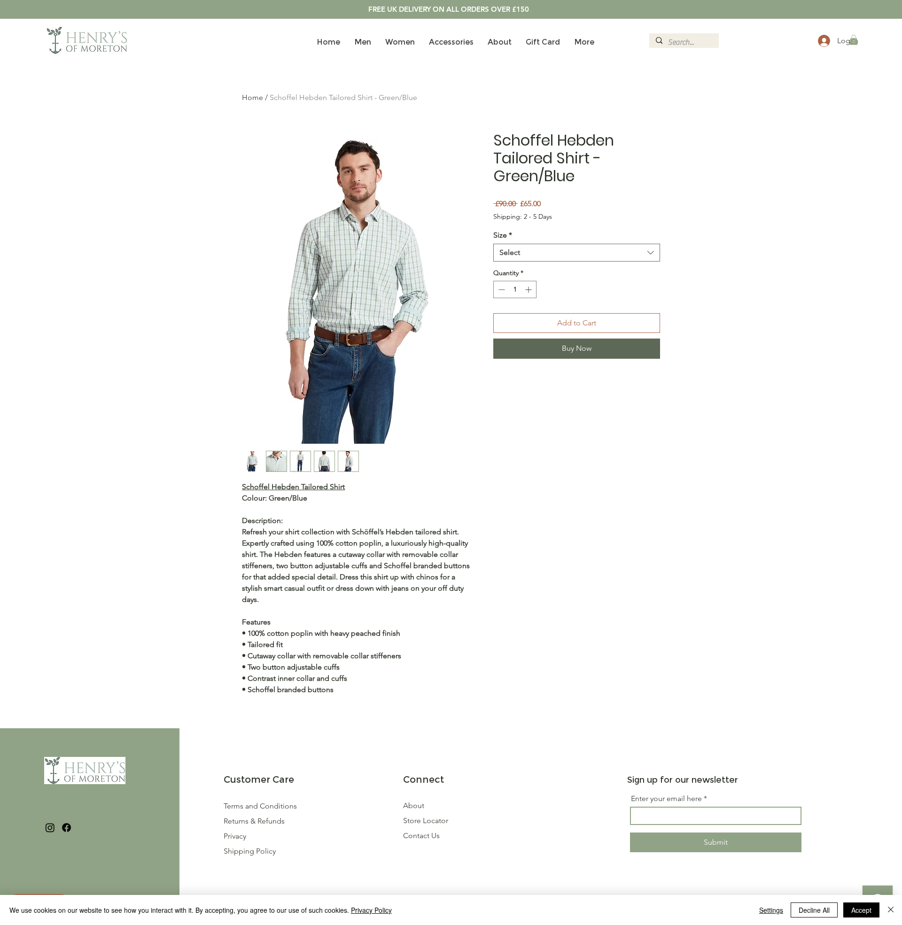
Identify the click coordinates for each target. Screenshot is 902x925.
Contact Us (421, 835)
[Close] (890, 909)
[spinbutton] (514, 289)
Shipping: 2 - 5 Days (522, 216)
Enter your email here (666, 798)
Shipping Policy (250, 851)
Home (252, 97)
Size (502, 235)
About (413, 805)
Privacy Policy (371, 910)
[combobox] (576, 253)
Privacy (235, 836)
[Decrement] (500, 289)
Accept (861, 910)
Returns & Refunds (255, 821)
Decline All (814, 910)
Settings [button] (771, 910)
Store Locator (425, 820)
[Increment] (529, 289)
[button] (853, 40)
